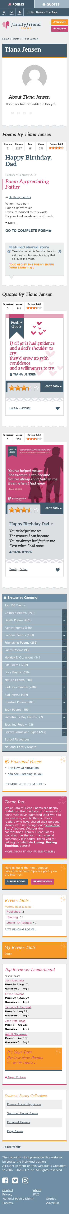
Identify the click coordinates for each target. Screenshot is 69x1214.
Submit (61, 22)
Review (61, 29)
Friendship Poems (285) (21, 642)
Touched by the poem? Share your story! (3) (31, 266)
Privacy (7, 1194)
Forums (7, 1203)
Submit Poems (16, 882)
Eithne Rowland (14, 994)
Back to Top (13, 1147)
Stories (51, 1198)
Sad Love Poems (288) (20, 687)
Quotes (53, 4)
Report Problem (16, 1077)
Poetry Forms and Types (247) (25, 732)
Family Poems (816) (18, 627)
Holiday (13, 408)
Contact (7, 1190)
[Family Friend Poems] (21, 27)
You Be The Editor (20, 1063)
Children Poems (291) (20, 613)
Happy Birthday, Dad (28, 160)
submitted (35, 815)
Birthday (25, 408)
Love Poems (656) (17, 672)
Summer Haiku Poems (22, 1113)
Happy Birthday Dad (29, 523)
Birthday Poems (20, 197)
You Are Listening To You (25, 774)
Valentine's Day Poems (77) (24, 717)
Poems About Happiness (24, 1104)
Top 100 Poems (15, 605)
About (37, 1190)
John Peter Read (15, 1021)
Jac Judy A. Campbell (18, 1007)
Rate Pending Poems (20, 929)
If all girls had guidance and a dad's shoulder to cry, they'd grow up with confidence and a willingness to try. (32, 355)
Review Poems (42, 882)
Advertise (53, 1203)
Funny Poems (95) (17, 650)
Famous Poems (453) (19, 635)
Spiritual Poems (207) (19, 702)
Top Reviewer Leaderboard (30, 969)
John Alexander (14, 980)
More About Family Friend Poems (29, 851)
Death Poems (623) (18, 620)
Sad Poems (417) (16, 695)
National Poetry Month (20, 747)
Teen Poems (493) (17, 709)
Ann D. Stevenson (16, 1034)
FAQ (36, 1194)
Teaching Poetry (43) (19, 724)
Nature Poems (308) (19, 680)
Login (8, 953)
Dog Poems (15, 1131)
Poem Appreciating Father (27, 184)
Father (23, 569)
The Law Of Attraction (23, 768)
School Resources (17, 739)
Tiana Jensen (24, 374)
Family (13, 569)
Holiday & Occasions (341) (23, 657)
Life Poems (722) (16, 665)
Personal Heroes (18, 1122)
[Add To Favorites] (58, 408)
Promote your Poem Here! (24, 784)
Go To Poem (52, 386)
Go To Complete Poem (27, 231)
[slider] (56, 147)
